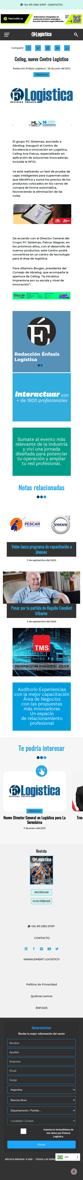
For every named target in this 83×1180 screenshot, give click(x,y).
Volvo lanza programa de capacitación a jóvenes (42, 549)
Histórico (34, 811)
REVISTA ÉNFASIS (15, 1159)
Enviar (41, 1144)
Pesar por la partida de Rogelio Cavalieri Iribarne (41, 610)
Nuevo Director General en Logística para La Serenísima (34, 820)
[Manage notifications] (74, 1171)
